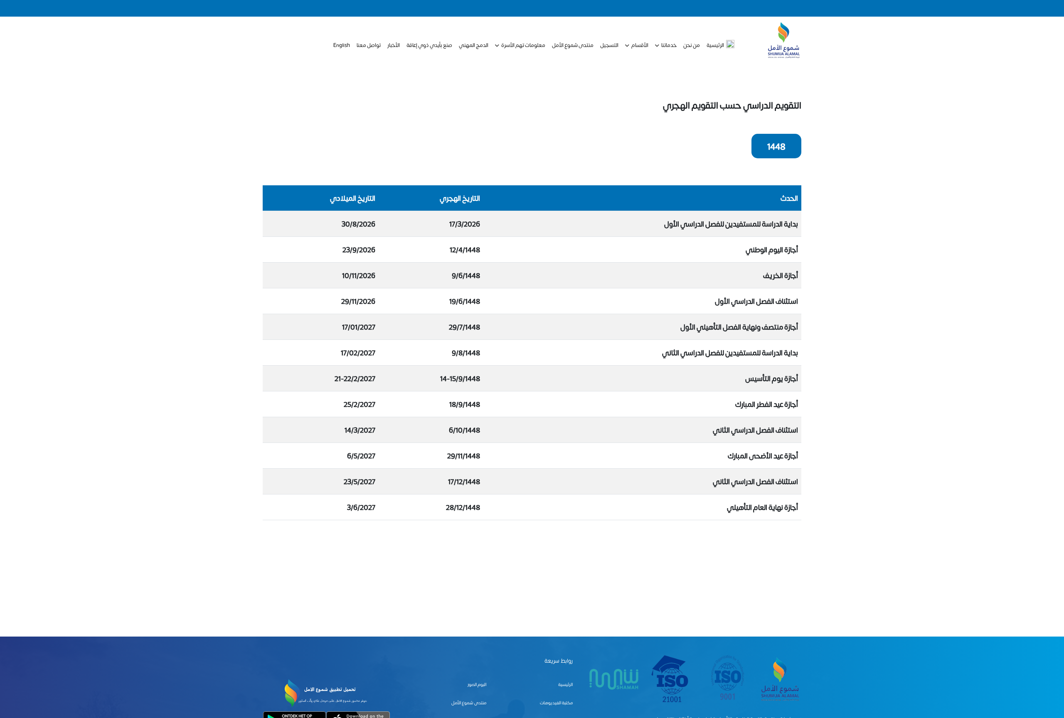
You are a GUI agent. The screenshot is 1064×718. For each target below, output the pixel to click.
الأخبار (393, 44)
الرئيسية (715, 44)
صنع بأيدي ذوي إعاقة (429, 44)
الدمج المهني (473, 44)
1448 (776, 146)
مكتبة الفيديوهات (556, 702)
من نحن (691, 44)
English (341, 44)
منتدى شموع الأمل (573, 44)
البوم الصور (477, 684)
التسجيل (609, 44)
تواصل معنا (369, 44)
